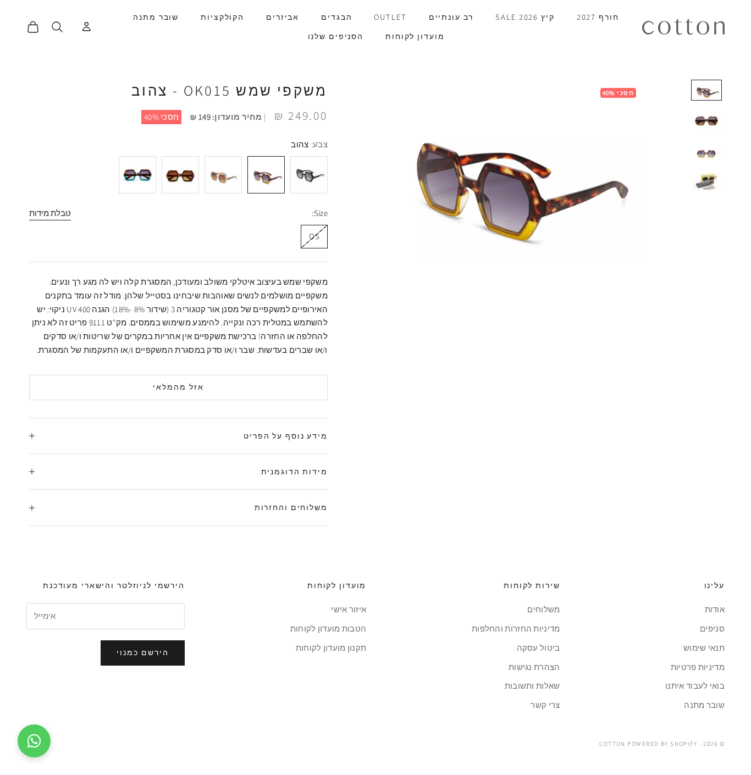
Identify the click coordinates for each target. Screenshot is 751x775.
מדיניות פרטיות (698, 667)
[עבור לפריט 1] (706, 90)
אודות (715, 609)
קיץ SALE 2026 (524, 17)
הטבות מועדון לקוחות (328, 628)
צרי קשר (545, 705)
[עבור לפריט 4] (706, 179)
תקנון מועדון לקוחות (331, 648)
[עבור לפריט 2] (706, 120)
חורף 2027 (598, 17)
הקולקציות (222, 17)
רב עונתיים (451, 17)
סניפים (712, 628)
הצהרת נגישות (534, 667)
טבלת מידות (50, 213)
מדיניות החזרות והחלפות (516, 628)
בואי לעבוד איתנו (695, 685)
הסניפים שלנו (335, 36)
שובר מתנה (156, 17)
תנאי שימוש (704, 648)
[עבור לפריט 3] (706, 150)
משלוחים (543, 609)
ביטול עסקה (538, 648)
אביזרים (282, 17)
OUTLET (390, 17)
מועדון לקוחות (414, 36)
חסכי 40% (161, 117)
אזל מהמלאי (178, 387)
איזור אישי (348, 609)
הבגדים (336, 17)
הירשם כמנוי (143, 652)
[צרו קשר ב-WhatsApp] (34, 740)
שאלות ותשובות (532, 685)
